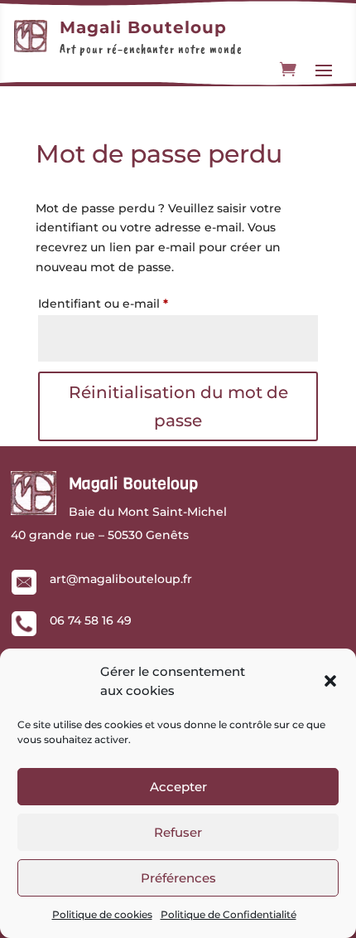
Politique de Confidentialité (228, 914)
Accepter (178, 787)
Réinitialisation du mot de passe (178, 406)
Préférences (178, 878)
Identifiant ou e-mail (136, 303)
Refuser (178, 832)
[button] (330, 681)
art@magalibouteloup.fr (121, 578)
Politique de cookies (102, 914)
